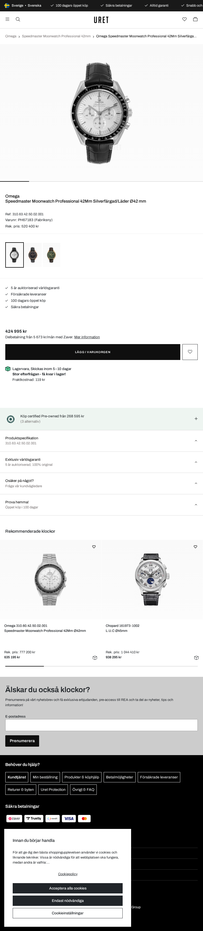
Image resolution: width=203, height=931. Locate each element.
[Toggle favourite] (190, 352)
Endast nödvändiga (68, 901)
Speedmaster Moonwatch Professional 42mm (56, 36)
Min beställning (45, 777)
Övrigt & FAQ (83, 790)
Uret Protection (53, 790)
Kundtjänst (17, 777)
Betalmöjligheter (119, 777)
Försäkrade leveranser (28, 294)
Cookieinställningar (68, 913)
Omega (10, 36)
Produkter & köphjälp (81, 777)
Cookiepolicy (67, 874)
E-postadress (15, 716)
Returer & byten (21, 790)
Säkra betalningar (24, 307)
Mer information (87, 337)
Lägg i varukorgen (92, 352)
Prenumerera (22, 741)
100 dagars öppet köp (28, 301)
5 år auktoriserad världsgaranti (34, 288)
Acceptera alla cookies (67, 888)
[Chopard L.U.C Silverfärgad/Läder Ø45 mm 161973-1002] (152, 579)
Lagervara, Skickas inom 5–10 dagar (41, 371)
